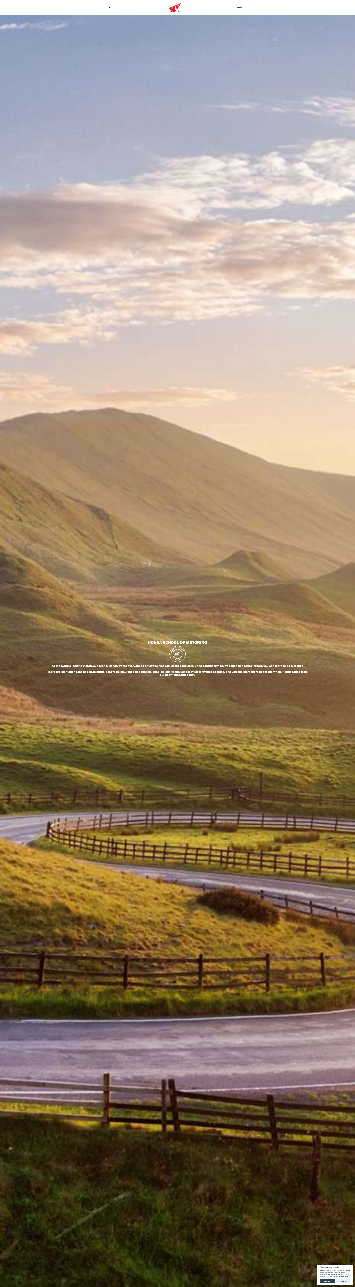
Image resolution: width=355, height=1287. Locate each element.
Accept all (327, 1281)
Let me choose (343, 1276)
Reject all (343, 1281)
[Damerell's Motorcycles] (175, 8)
